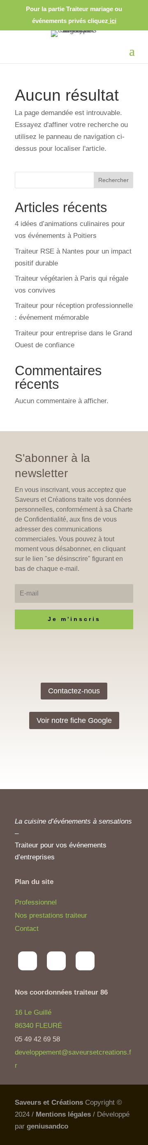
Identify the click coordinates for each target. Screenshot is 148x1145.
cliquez (102, 20)
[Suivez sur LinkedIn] (85, 960)
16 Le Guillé (33, 1012)
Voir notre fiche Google (74, 720)
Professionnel (36, 902)
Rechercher (113, 180)
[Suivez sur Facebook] (56, 960)
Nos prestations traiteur (51, 915)
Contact (27, 929)
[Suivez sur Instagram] (27, 960)
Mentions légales (63, 1114)
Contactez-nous (74, 691)
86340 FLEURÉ (38, 1026)
